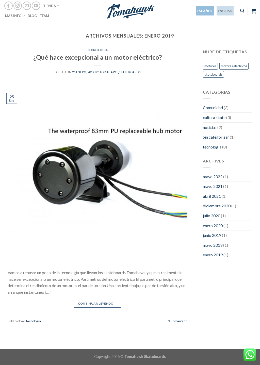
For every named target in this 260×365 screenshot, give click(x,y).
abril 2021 (212, 196)
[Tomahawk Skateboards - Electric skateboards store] (130, 11)
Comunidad (213, 107)
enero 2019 (213, 254)
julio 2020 (211, 215)
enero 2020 (213, 225)
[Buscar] (242, 11)
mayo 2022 (212, 176)
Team (44, 16)
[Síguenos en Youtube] (36, 6)
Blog (32, 16)
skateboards (213, 74)
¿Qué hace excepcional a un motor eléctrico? (97, 57)
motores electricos (234, 66)
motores (210, 66)
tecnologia (97, 50)
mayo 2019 (212, 245)
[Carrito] (253, 10)
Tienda (49, 6)
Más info (13, 16)
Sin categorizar (216, 137)
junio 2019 (212, 235)
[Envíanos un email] (27, 6)
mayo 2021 (212, 186)
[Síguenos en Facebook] (8, 6)
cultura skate (214, 117)
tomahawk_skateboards (120, 72)
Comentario (177, 321)
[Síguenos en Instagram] (17, 6)
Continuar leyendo (97, 303)
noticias (210, 127)
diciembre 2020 (217, 205)
